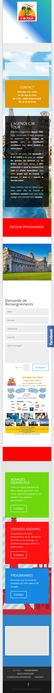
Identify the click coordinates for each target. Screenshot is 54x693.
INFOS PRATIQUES (25, 673)
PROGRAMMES (31, 670)
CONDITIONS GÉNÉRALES (19, 677)
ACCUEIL (17, 670)
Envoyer (41, 367)
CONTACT (38, 677)
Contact (19, 508)
